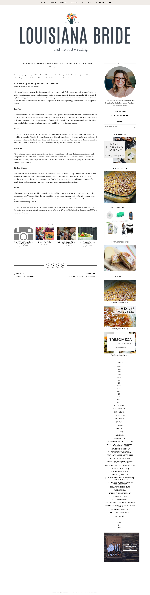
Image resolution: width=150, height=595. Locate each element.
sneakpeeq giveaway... (120, 475)
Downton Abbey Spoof (120, 458)
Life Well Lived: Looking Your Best (120, 502)
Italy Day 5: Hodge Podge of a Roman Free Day (120, 506)
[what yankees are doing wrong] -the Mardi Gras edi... (120, 478)
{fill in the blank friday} (120, 493)
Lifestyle (86, 3)
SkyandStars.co (92, 593)
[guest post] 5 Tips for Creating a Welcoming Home (120, 445)
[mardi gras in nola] (120, 469)
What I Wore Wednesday (120, 513)
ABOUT (42, 3)
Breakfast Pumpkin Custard (120, 302)
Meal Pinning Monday (120, 449)
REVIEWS (74, 3)
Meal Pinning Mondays (120, 487)
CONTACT (52, 3)
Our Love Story (120, 496)
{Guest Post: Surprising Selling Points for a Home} (120, 462)
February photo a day (120, 510)
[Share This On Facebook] (48, 266)
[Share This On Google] (63, 266)
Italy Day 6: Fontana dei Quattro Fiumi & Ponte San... (120, 483)
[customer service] (120, 499)
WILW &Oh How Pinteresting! (120, 441)
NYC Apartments (64, 207)
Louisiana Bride (69, 593)
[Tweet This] (53, 266)
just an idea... (120, 490)
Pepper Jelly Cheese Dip (120, 329)
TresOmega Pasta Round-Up (120, 355)
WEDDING (63, 3)
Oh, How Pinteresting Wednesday (120, 466)
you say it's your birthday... (120, 452)
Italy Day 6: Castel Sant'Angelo (120, 455)
